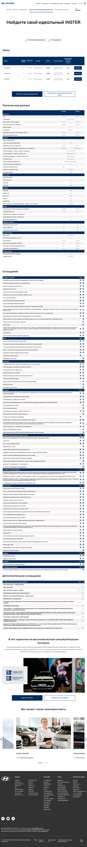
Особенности (23, 9)
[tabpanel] (43, 738)
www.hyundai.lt (45, 829)
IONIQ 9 (30, 789)
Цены (45, 789)
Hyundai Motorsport (47, 808)
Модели (38, 3)
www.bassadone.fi (43, 831)
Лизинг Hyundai (62, 791)
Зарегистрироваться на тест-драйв (79, 792)
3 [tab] (47, 762)
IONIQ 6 (30, 787)
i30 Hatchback (19, 791)
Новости (46, 787)
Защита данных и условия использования (65, 840)
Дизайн (15, 9)
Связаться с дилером (76, 785)
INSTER (9, 9)
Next (86, 739)
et (79, 3)
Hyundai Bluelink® (63, 793)
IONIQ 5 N (31, 786)
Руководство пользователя (48, 792)
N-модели (47, 802)
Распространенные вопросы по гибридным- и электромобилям (63, 797)
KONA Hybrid (19, 789)
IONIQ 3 (30, 782)
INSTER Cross (32, 780)
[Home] (7, 4)
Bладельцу (67, 3)
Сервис (75, 782)
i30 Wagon (18, 793)
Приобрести (45, 3)
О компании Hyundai (47, 781)
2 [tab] (43, 762)
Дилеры (75, 780)
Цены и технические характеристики (41, 9)
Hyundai (74, 3)
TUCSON (31, 791)
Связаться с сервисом (76, 788)
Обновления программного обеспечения (62, 787)
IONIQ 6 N (18, 782)
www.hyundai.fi (26, 829)
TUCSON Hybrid (33, 793)
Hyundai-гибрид (49, 798)
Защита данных (41, 840)
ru (81, 3)
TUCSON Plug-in (33, 795)
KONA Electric (19, 784)
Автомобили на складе (56, 3)
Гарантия (60, 780)
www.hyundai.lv (36, 829)
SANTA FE (18, 786)
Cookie (35, 840)
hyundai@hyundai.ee (37, 828)
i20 (16, 787)
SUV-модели (47, 800)
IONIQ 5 (30, 784)
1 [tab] (40, 762)
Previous (1, 739)
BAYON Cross (19, 795)
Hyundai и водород (47, 805)
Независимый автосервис (77, 795)
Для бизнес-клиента (47, 785)
